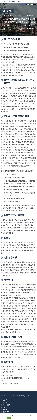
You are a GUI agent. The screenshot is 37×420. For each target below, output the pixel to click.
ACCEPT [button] (9, 417)
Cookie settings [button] (4, 417)
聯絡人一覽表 (5, 405)
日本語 (35, 4)
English (29, 4)
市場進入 (4, 400)
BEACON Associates (11, 2)
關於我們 (4, 407)
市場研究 (4, 402)
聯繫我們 (4, 409)
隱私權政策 (5, 412)
